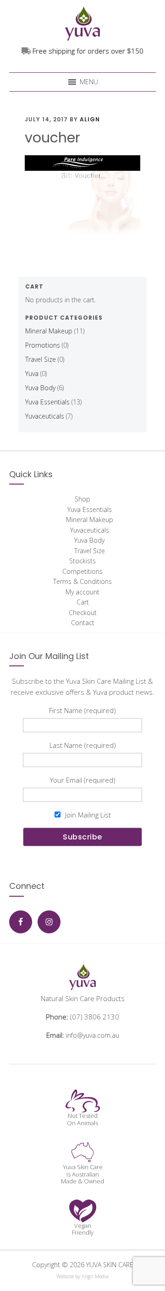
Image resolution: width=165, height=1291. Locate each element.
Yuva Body (40, 387)
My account (82, 592)
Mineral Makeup (48, 331)
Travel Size (40, 359)
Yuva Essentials (47, 402)
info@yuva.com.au (92, 1035)
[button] (89, 82)
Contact (82, 622)
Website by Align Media (82, 1276)
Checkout (83, 612)
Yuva (31, 373)
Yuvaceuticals (44, 416)
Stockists (82, 560)
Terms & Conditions (82, 581)
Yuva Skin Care (82, 22)
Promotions (42, 345)
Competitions (82, 571)
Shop (82, 499)
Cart (83, 602)
